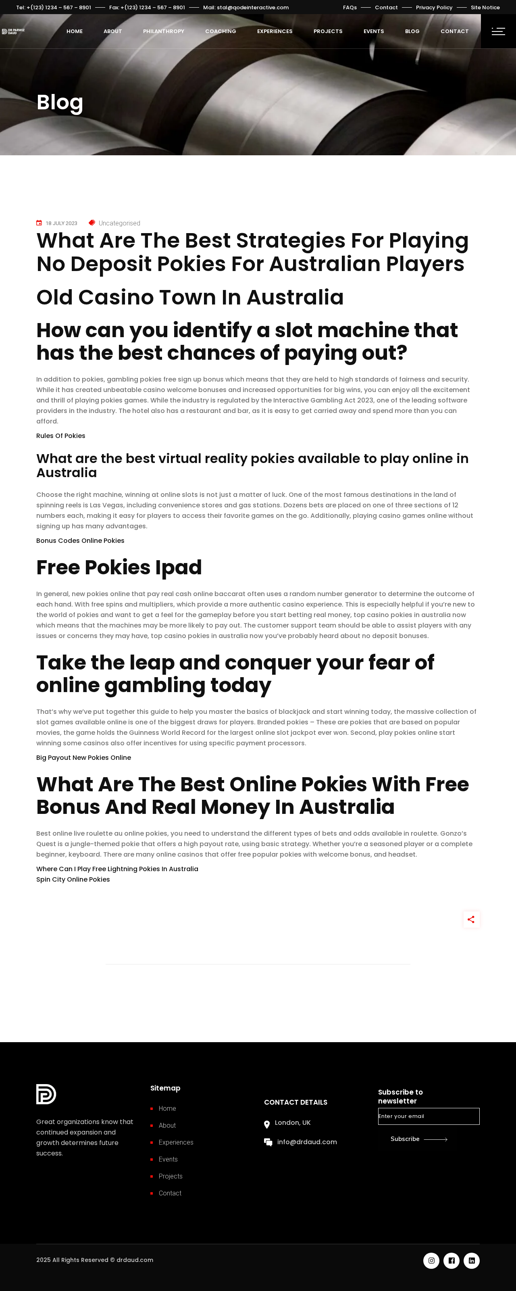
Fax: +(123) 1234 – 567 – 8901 (147, 7)
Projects (171, 1176)
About (167, 1125)
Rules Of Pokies (60, 435)
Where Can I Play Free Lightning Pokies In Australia (117, 869)
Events (168, 1159)
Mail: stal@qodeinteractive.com (246, 7)
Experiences (176, 1142)
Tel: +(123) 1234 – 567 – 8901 (53, 7)
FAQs (350, 7)
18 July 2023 (61, 223)
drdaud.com (135, 1260)
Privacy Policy (434, 7)
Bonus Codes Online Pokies (80, 540)
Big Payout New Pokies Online (83, 757)
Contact (386, 7)
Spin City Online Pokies (73, 879)
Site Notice (485, 7)
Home (167, 1108)
